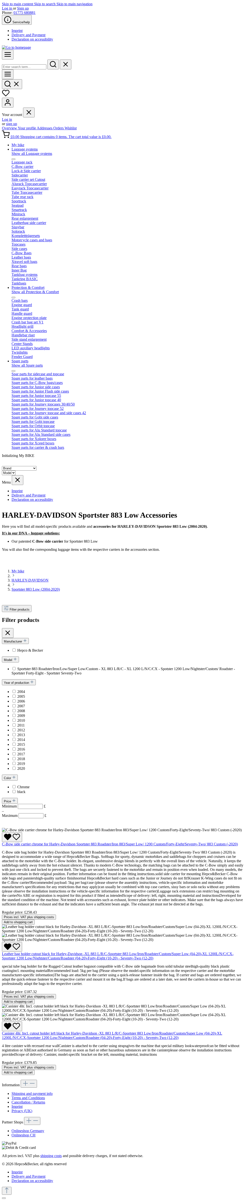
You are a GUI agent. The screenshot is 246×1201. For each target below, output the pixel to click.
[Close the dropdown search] (65, 64)
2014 (21, 740)
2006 (21, 701)
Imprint (17, 31)
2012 (21, 730)
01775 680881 (24, 13)
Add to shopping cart (18, 922)
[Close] (4, 1198)
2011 (21, 725)
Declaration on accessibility (32, 39)
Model (8, 660)
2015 (21, 744)
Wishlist (71, 128)
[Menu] (7, 55)
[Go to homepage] (16, 47)
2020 (21, 768)
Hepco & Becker (30, 650)
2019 (21, 764)
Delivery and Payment (28, 35)
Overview (10, 128)
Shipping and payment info (32, 1094)
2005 (21, 696)
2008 (21, 711)
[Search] (53, 64)
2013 (21, 735)
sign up (11, 124)
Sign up (23, 8)
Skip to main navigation (74, 4)
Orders (59, 128)
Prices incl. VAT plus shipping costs (29, 917)
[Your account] (7, 103)
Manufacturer (13, 641)
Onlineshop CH (24, 1135)
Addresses (45, 128)
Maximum (24, 815)
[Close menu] (29, 112)
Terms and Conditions (28, 1098)
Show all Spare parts (27, 365)
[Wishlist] (6, 95)
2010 (21, 720)
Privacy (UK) (22, 1111)
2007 (21, 706)
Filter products (20, 609)
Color (8, 778)
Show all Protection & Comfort (35, 292)
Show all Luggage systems (32, 154)
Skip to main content (18, 4)
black (21, 792)
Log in (7, 8)
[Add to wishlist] (12, 837)
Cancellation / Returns (28, 1102)
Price (8, 801)
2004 (21, 692)
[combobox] (24, 66)
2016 (21, 749)
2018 (21, 759)
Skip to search (45, 4)
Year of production (17, 683)
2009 (21, 716)
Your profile (27, 128)
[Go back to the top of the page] (7, 1191)
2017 (21, 754)
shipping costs (51, 1156)
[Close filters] (7, 633)
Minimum (24, 806)
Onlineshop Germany (28, 1131)
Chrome (23, 787)
